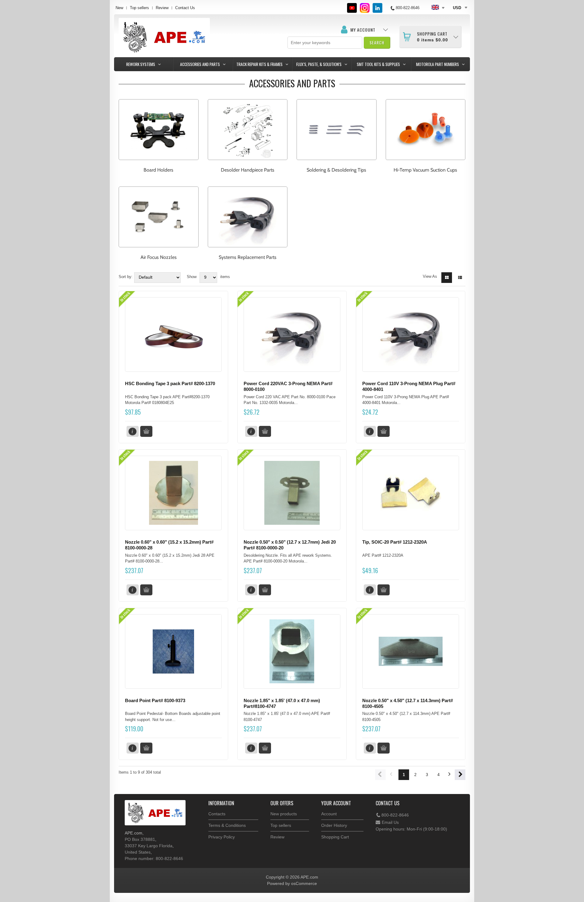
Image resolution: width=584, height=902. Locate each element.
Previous (380, 774)
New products (283, 813)
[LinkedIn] (377, 8)
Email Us (390, 822)
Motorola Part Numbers (437, 64)
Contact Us (185, 7)
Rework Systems (140, 64)
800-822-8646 (395, 815)
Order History (334, 825)
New (119, 7)
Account (329, 813)
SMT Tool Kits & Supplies (378, 64)
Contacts (216, 813)
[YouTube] (352, 8)
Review (162, 7)
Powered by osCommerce (292, 883)
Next (460, 774)
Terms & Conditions (227, 825)
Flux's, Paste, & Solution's (319, 64)
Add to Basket (146, 431)
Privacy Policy (221, 836)
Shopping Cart (335, 836)
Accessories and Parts (200, 64)
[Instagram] (365, 8)
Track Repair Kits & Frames (259, 64)
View (133, 431)
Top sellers (139, 7)
